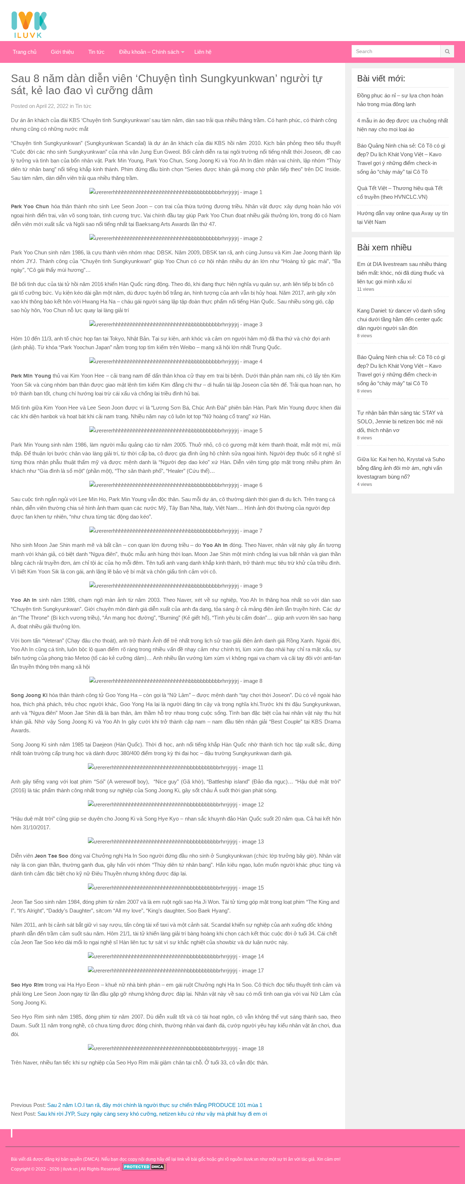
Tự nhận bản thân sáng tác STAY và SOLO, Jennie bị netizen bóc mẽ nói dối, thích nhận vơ (400, 421)
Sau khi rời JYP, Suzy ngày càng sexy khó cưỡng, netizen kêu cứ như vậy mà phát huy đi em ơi (152, 1114)
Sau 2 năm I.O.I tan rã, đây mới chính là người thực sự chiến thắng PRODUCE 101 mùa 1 (154, 1105)
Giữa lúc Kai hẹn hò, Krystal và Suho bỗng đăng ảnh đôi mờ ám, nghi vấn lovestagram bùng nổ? (401, 468)
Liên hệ (202, 52)
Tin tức (96, 52)
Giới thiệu (62, 52)
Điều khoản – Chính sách (149, 52)
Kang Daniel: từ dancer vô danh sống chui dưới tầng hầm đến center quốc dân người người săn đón (401, 319)
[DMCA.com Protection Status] (144, 1169)
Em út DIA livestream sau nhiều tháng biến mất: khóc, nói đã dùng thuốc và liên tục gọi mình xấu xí (401, 273)
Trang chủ (24, 52)
